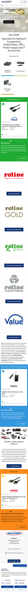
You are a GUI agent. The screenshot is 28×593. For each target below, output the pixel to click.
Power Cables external (6, 122)
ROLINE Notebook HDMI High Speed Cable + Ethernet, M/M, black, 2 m (14, 497)
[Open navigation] (2, 5)
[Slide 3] (9, 30)
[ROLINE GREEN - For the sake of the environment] (14, 248)
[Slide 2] (10, 141)
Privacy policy (23, 567)
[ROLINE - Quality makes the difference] (14, 176)
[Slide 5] (13, 30)
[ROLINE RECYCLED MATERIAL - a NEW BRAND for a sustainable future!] (14, 283)
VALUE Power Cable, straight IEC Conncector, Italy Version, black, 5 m (12, 125)
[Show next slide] (25, 140)
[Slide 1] (8, 141)
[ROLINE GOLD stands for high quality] (14, 212)
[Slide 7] (17, 30)
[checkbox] (2, 580)
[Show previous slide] (22, 140)
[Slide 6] (15, 30)
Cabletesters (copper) (6, 389)
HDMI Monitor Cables (6, 494)
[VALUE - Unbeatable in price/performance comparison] (14, 319)
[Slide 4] (11, 30)
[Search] (25, 5)
